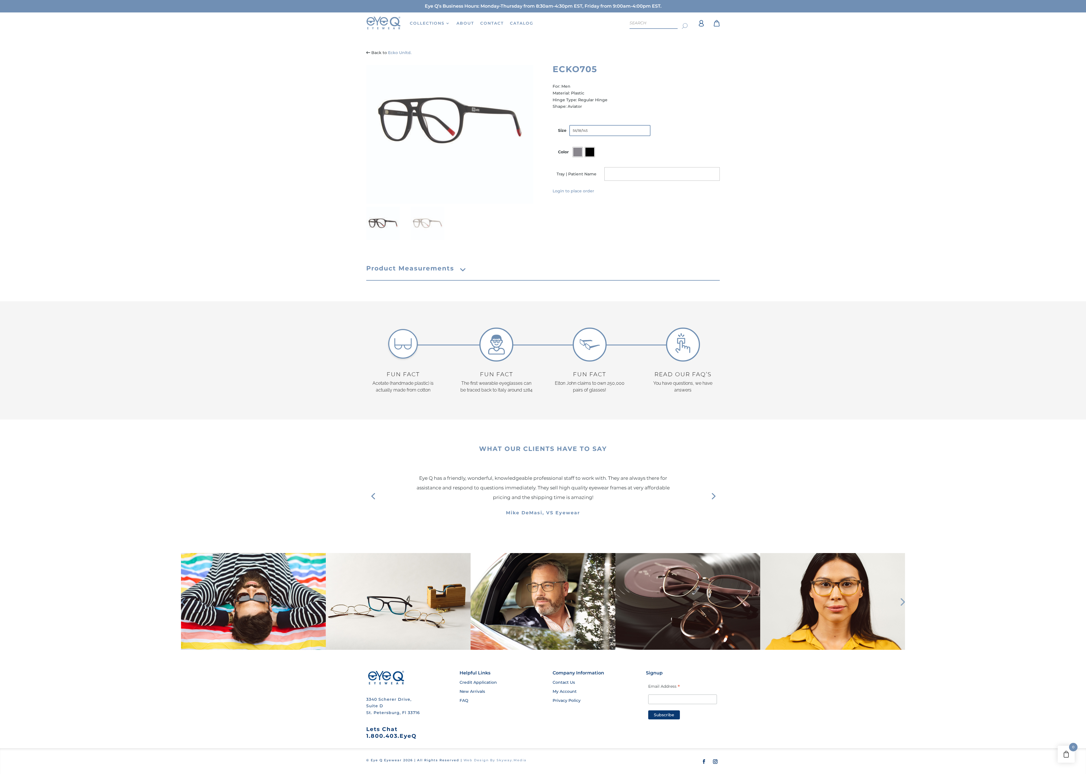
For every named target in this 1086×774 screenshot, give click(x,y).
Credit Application (478, 682)
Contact (492, 23)
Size (562, 130)
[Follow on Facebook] (703, 761)
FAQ (464, 700)
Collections (427, 23)
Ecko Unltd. (399, 52)
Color (563, 151)
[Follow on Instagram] (715, 761)
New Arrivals (472, 691)
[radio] (578, 152)
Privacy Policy (567, 700)
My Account (565, 691)
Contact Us (564, 682)
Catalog (521, 23)
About (465, 23)
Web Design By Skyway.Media (495, 760)
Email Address (664, 686)
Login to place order (573, 191)
